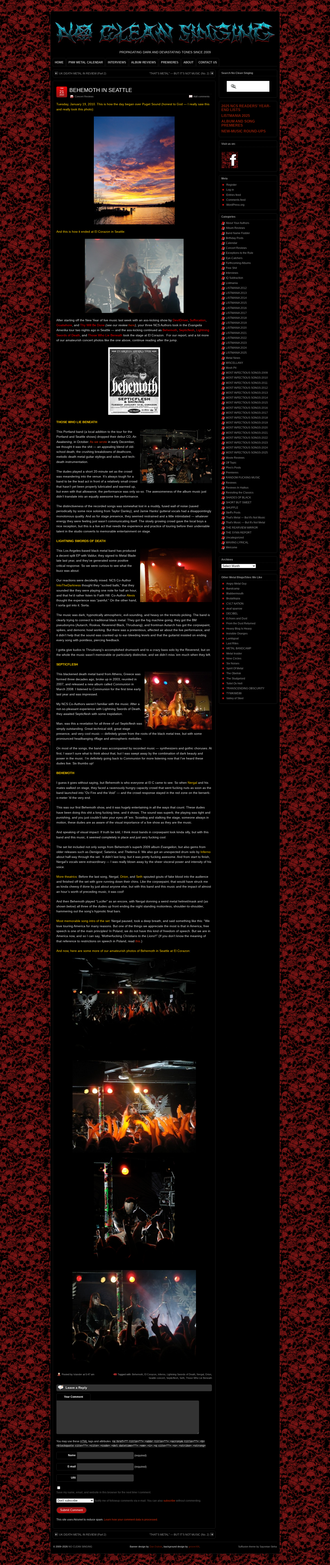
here (131, 325)
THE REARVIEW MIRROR (242, 527)
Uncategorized (235, 537)
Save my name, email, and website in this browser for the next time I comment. (103, 1492)
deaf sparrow (234, 608)
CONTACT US (207, 62)
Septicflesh (172, 1378)
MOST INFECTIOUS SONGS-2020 (247, 427)
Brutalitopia (233, 598)
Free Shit (231, 268)
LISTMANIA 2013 (236, 293)
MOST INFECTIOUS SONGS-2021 (247, 432)
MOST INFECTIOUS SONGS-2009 (247, 372)
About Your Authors (237, 223)
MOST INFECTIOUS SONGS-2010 (247, 377)
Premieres (232, 472)
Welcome (231, 547)
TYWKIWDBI (234, 693)
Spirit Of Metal (234, 668)
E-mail (72, 1466)
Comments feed (236, 199)
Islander (77, 1374)
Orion (208, 1374)
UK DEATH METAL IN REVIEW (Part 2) (82, 73)
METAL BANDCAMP (238, 648)
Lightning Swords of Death (181, 1374)
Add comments (201, 96)
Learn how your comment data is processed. (131, 1519)
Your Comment (73, 1396)
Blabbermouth (235, 593)
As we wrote (98, 442)
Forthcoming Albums (238, 263)
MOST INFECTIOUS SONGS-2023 (247, 442)
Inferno (161, 1374)
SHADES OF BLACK (238, 497)
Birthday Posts (234, 238)
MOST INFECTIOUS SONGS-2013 (247, 392)
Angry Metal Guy (236, 583)
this (137, 941)
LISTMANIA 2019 (236, 322)
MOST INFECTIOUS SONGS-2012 (247, 387)
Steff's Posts (233, 512)
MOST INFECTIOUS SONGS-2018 (247, 417)
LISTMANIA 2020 (236, 327)
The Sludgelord (235, 678)
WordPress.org (235, 204)
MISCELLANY (234, 362)
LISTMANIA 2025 (236, 352)
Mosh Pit (231, 367)
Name (72, 1455)
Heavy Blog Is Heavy (239, 628)
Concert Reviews (84, 96)
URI (73, 1477)
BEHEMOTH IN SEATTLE (100, 90)
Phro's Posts (233, 467)
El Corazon (150, 1374)
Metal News (233, 357)
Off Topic (231, 462)
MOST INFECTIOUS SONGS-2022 (247, 437)
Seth (182, 1378)
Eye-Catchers (234, 258)
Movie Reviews (235, 457)
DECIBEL (232, 613)
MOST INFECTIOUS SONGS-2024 (247, 447)
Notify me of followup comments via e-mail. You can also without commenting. (147, 1500)
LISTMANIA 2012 (236, 288)
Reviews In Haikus (237, 487)
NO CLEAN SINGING (80, 1546)
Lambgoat (232, 638)
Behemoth (137, 1374)
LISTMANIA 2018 (236, 317)
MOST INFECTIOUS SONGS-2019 (247, 422)
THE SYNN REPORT (238, 532)
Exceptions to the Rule (239, 253)
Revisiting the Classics (239, 492)
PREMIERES (169, 62)
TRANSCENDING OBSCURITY (245, 688)
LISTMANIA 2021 (236, 333)
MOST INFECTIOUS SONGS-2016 (247, 407)
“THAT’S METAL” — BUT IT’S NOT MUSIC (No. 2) (179, 73)
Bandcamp (233, 588)
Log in (230, 189)
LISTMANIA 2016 (236, 308)
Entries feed (233, 194)
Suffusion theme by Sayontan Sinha (257, 1546)
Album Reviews (235, 228)
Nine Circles (233, 658)
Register (231, 184)
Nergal (200, 1374)
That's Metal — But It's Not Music (245, 517)
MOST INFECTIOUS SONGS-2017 (247, 412)
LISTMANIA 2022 (236, 337)
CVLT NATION (235, 603)
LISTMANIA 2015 (236, 302)
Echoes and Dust (236, 618)
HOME (59, 62)
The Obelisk (233, 673)
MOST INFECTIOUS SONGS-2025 (247, 452)
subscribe (169, 1500)
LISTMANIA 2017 (236, 313)
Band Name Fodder (238, 233)
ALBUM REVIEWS (143, 62)
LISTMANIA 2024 (236, 347)
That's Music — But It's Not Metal (245, 522)
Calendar (231, 243)
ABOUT (188, 62)
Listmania (232, 283)
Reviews (231, 482)
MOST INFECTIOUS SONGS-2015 (247, 402)
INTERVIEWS (117, 62)
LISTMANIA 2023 (236, 342)
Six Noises (232, 663)
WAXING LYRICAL (237, 542)
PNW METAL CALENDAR (85, 62)
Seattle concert (157, 1378)
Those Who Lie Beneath (199, 1378)
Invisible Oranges (237, 633)
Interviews (232, 273)
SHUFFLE (232, 507)
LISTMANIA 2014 (236, 297)
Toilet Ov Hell (234, 683)
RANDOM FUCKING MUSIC (243, 477)
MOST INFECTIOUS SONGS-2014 (247, 397)
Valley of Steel (235, 698)
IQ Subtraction (234, 277)
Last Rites (232, 643)
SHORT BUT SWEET (238, 502)
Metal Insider (234, 653)
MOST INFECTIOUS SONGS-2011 (247, 382)
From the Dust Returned (240, 623)
